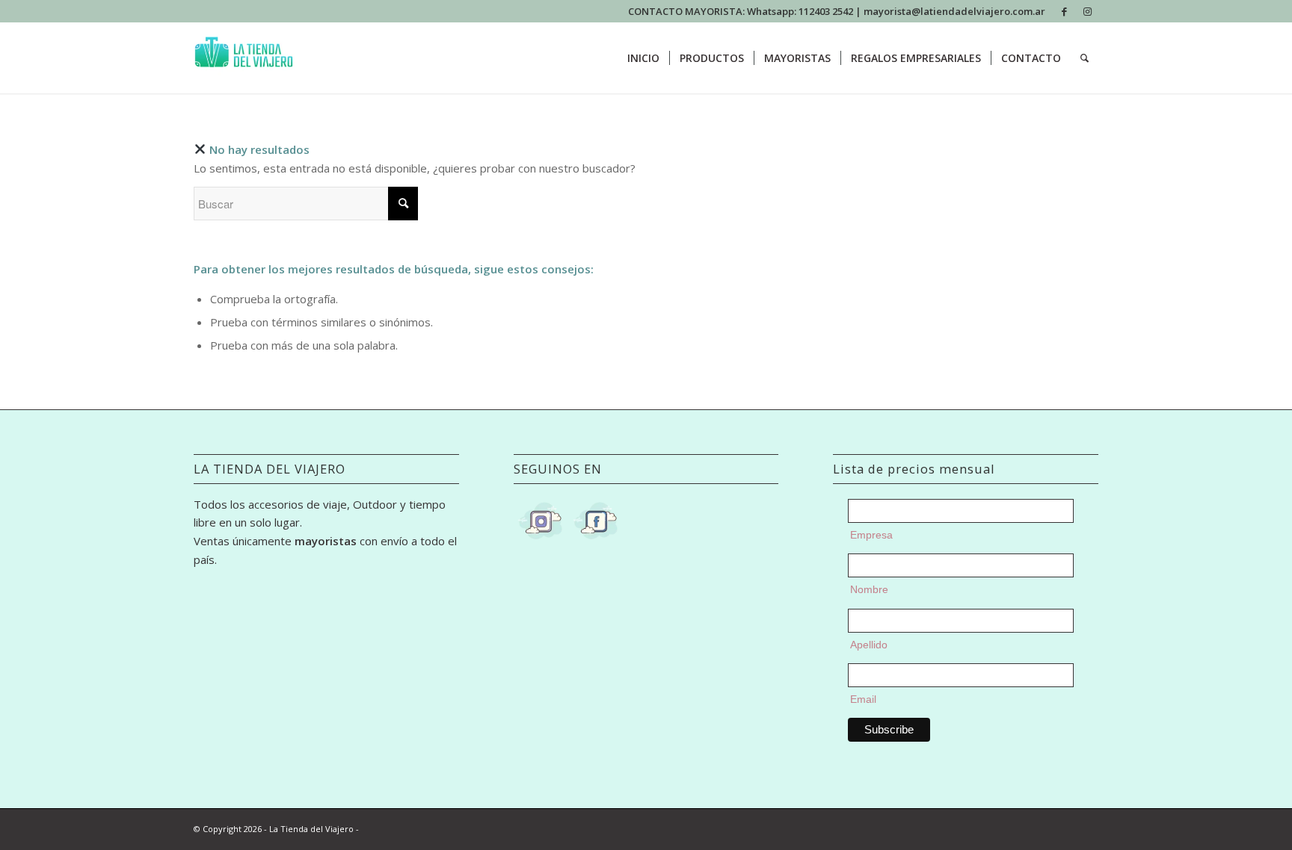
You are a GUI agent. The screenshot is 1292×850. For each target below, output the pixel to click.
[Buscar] (1084, 57)
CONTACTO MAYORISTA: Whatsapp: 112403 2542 (741, 11)
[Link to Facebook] (1064, 11)
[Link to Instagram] (1087, 11)
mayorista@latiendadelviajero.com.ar (954, 11)
